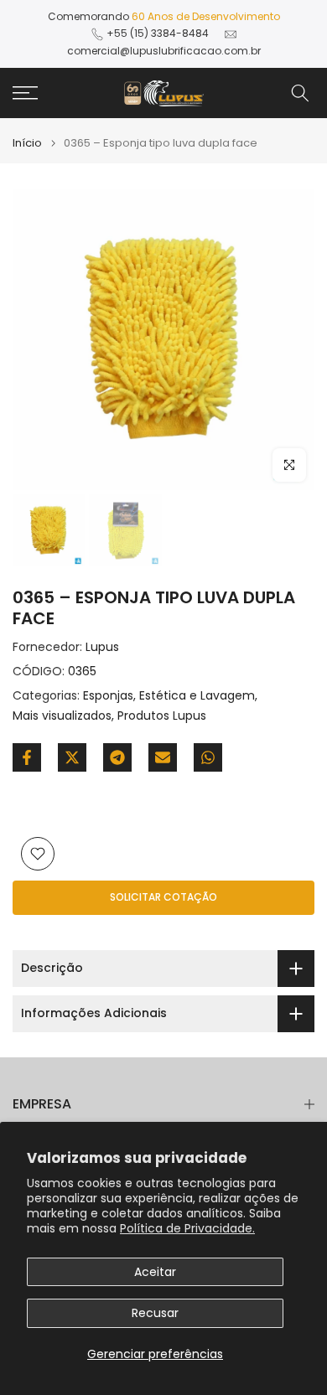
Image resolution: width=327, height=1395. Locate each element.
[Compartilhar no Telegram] (117, 757)
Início (27, 142)
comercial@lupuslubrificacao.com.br (164, 51)
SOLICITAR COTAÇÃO (163, 897)
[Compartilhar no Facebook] (27, 757)
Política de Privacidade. (187, 1228)
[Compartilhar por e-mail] (162, 757)
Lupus (102, 646)
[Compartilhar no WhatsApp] (208, 757)
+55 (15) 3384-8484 (157, 33)
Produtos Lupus (161, 715)
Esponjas (108, 695)
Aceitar (155, 1271)
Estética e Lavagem (197, 695)
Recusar (155, 1313)
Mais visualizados (62, 715)
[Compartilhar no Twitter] (72, 757)
